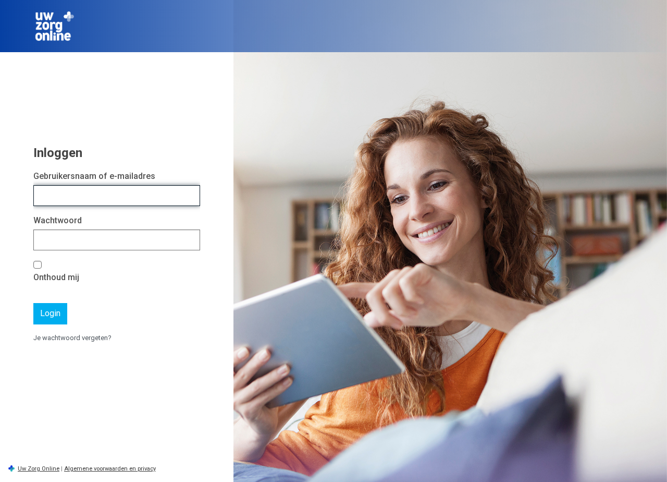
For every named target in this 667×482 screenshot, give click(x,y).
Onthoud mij (56, 277)
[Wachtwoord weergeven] (189, 240)
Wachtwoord (57, 220)
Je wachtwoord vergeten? (72, 338)
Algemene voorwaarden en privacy (110, 468)
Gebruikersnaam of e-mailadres (94, 176)
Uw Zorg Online (38, 468)
